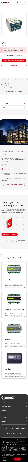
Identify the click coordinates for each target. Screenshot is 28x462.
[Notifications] (21, 2)
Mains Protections (7, 6)
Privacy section (9, 455)
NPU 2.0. (6, 83)
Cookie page (23, 454)
